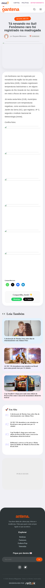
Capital (17, 3)
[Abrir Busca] (34, 9)
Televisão (22, 546)
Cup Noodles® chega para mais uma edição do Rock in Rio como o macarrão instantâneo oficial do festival (24, 434)
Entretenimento (37, 3)
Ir (39, 559)
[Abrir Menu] (40, 9)
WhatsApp (16, 299)
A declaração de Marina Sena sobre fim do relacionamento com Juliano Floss (24, 415)
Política (25, 3)
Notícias (22, 537)
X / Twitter (28, 299)
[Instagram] (20, 567)
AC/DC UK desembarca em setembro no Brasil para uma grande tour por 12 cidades (24, 424)
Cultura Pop (22, 543)
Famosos (22, 540)
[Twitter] (25, 567)
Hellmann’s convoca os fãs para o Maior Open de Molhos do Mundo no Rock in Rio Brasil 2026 (24, 444)
